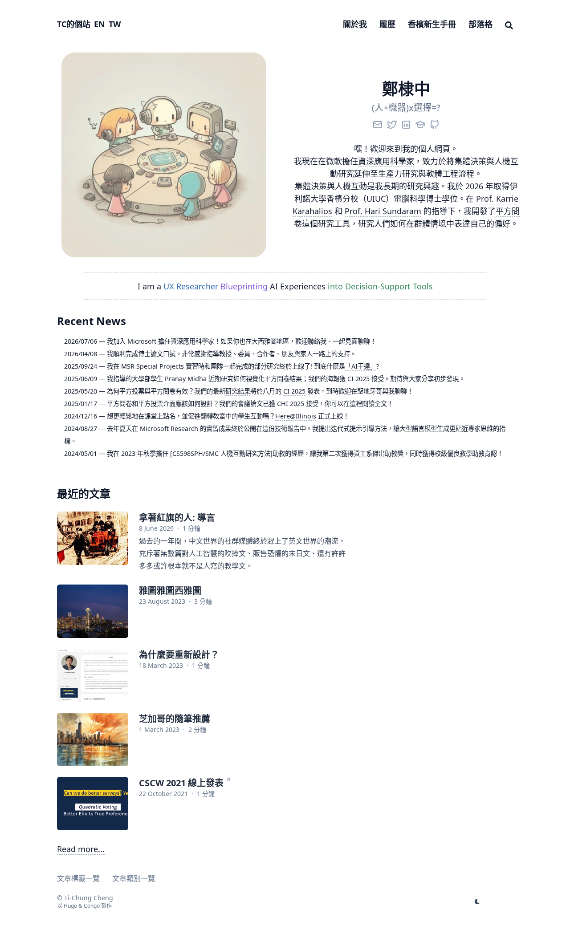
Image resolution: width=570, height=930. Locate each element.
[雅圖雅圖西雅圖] (92, 611)
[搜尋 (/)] (509, 24)
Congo (92, 906)
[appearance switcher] (477, 901)
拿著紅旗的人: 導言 (177, 518)
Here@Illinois (295, 416)
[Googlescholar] (420, 123)
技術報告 (287, 428)
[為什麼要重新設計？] (92, 675)
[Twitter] (392, 123)
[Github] (435, 123)
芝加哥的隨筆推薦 (174, 719)
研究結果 (237, 391)
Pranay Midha (186, 378)
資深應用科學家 (386, 161)
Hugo (70, 906)
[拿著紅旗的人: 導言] (92, 538)
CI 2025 (358, 378)
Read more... (81, 849)
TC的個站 (73, 24)
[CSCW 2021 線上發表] (92, 803)
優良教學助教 (465, 453)
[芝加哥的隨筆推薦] (92, 739)
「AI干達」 (360, 366)
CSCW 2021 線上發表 (181, 783)
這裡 (356, 403)
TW (115, 24)
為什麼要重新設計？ (179, 655)
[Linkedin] (406, 123)
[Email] (377, 123)
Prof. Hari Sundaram (383, 211)
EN (99, 24)
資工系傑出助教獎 (378, 453)
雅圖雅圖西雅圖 (170, 591)
